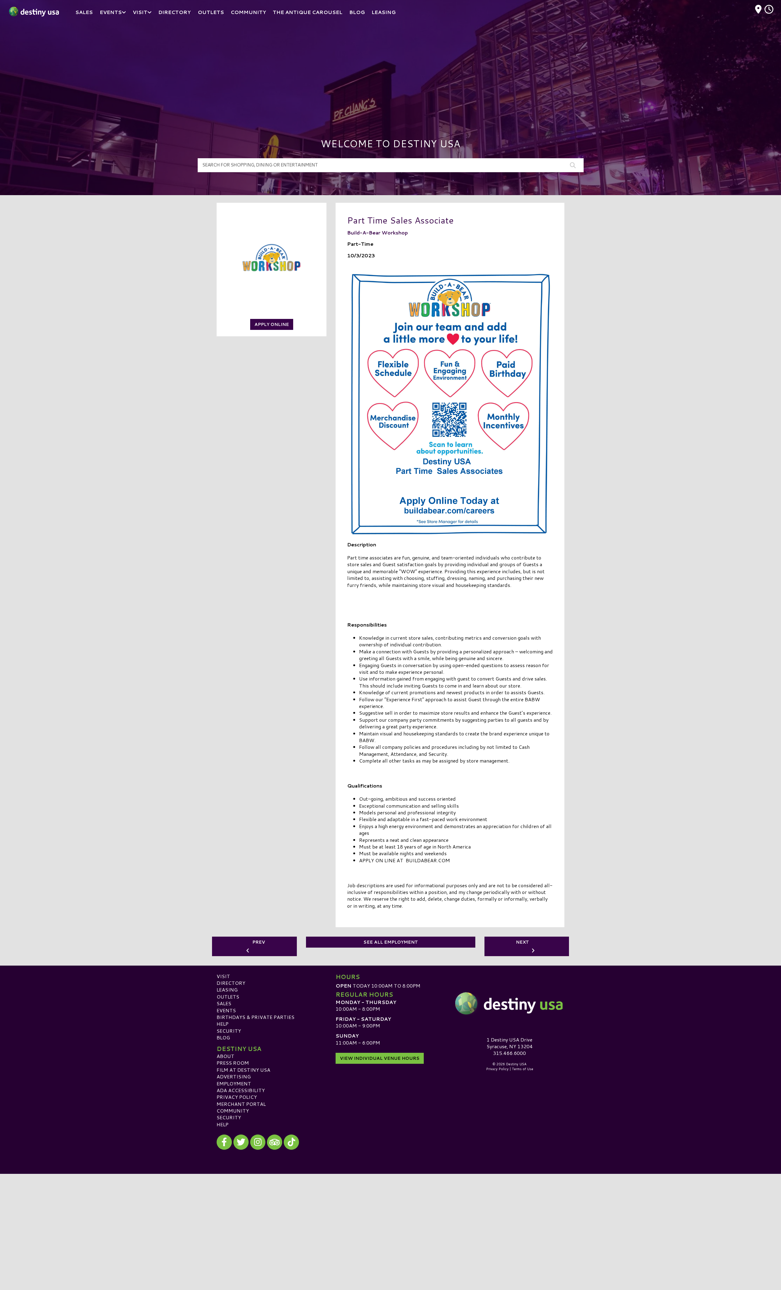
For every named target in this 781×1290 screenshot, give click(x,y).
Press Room (233, 1062)
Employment (234, 1083)
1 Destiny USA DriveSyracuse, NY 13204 (510, 1043)
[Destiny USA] (509, 1003)
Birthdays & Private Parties (255, 1016)
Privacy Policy (237, 1096)
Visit (223, 976)
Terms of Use (522, 1069)
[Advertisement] (390, 70)
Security (229, 1030)
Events (226, 1010)
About (225, 1056)
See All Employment (390, 942)
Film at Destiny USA (243, 1069)
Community (233, 1110)
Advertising (234, 1076)
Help (223, 1023)
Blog (223, 1037)
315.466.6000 (509, 1053)
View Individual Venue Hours (379, 1058)
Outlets (228, 996)
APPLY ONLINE (271, 324)
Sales (224, 1003)
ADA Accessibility (241, 1090)
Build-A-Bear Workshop (377, 232)
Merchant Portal (241, 1103)
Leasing (227, 989)
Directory (231, 982)
